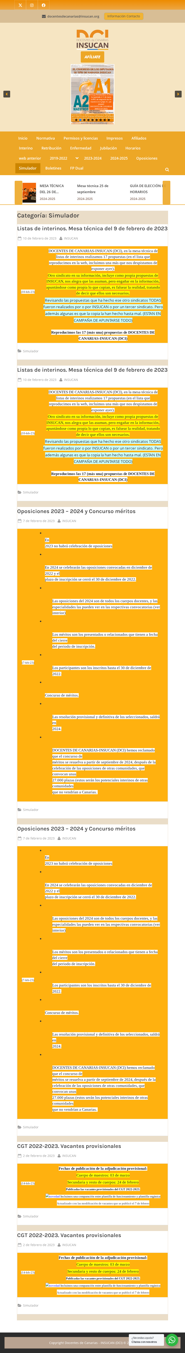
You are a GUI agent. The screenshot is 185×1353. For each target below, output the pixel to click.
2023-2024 (93, 158)
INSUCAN (71, 238)
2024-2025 (119, 158)
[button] (6, 94)
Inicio (23, 138)
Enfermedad (80, 148)
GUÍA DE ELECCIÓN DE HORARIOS (148, 189)
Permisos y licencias (81, 138)
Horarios (133, 148)
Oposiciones (146, 158)
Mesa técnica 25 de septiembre (92, 189)
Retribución (51, 148)
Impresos (114, 138)
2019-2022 (58, 158)
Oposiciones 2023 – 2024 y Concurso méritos (76, 511)
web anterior (30, 158)
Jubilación (108, 148)
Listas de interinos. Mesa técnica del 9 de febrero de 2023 (92, 228)
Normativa (45, 138)
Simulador (28, 168)
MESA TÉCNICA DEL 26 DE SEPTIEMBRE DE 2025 (52, 189)
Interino (26, 148)
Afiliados (139, 138)
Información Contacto (123, 16)
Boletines (53, 168)
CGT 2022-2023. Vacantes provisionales (69, 1146)
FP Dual (76, 168)
